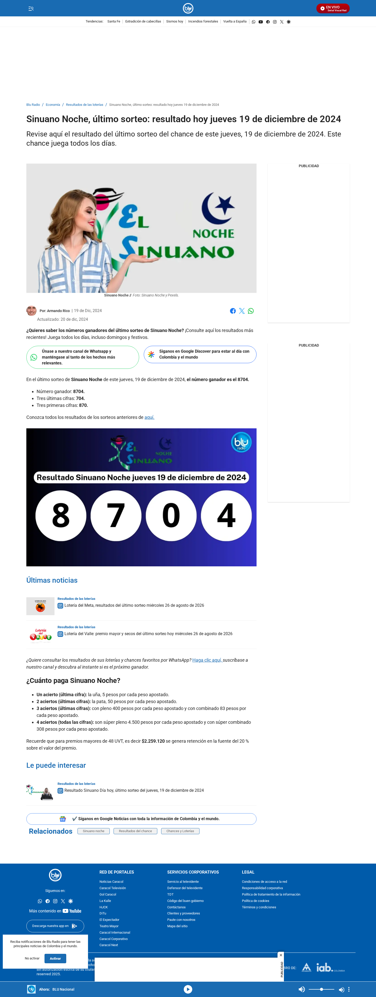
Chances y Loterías (180, 831)
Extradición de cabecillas (143, 22)
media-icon (188, 989)
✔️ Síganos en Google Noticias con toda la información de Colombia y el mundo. (146, 818)
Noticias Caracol (111, 882)
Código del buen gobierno (185, 901)
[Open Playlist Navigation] (349, 989)
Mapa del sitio (177, 926)
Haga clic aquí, (207, 660)
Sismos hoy (174, 22)
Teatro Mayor (108, 926)
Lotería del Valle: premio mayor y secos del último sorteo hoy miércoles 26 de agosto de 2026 (148, 633)
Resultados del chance (135, 831)
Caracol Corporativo (113, 939)
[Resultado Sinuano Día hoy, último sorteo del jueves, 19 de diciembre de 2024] (40, 791)
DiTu (102, 913)
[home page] (188, 8)
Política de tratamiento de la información (271, 894)
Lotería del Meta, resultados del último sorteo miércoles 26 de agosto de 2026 (134, 605)
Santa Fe (113, 22)
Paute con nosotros (181, 920)
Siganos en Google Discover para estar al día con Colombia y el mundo (204, 354)
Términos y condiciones (259, 907)
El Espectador (109, 920)
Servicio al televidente (183, 882)
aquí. (149, 417)
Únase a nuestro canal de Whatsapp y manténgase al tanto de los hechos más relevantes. (78, 357)
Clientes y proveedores (183, 913)
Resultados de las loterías (84, 105)
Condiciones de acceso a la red (264, 882)
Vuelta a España (235, 22)
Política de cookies (255, 901)
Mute (302, 989)
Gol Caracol (107, 894)
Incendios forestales (203, 22)
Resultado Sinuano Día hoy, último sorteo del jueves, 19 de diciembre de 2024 (134, 790)
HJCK (103, 907)
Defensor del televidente (185, 888)
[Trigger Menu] (30, 8)
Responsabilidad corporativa (262, 888)
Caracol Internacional (114, 932)
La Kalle (105, 901)
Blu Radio (33, 105)
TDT (170, 894)
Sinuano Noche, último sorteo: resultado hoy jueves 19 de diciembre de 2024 (164, 105)
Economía (53, 105)
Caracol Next (108, 945)
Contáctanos (176, 907)
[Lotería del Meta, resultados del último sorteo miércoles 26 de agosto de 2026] (40, 606)
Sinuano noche (93, 831)
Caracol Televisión (112, 888)
